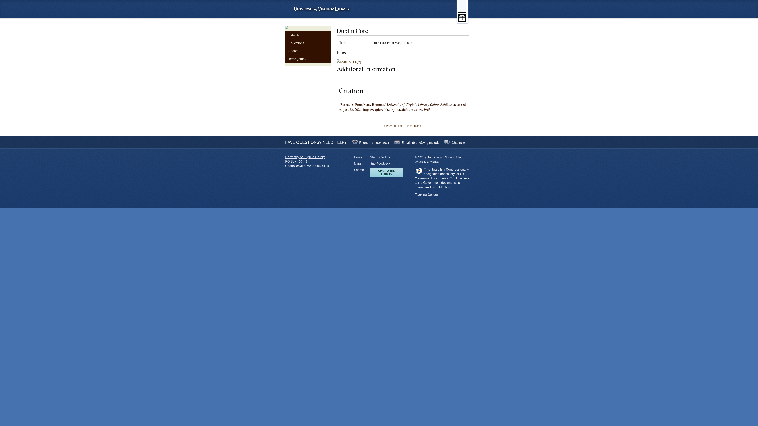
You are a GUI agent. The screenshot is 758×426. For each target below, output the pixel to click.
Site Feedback (380, 163)
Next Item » (414, 125)
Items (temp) (297, 59)
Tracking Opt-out (426, 194)
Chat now (458, 142)
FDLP (419, 170)
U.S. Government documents (440, 175)
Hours (358, 157)
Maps (358, 163)
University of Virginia (323, 9)
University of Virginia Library (305, 157)
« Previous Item (393, 125)
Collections (296, 43)
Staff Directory (380, 157)
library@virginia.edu (425, 142)
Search (293, 51)
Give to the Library (386, 172)
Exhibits (294, 35)
